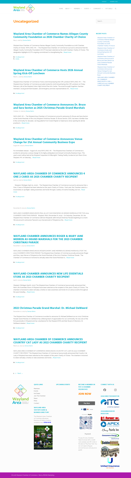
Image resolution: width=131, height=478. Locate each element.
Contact (104, 1)
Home (61, 8)
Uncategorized (19, 57)
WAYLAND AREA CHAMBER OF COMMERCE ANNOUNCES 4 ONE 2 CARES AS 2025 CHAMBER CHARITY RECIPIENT (49, 175)
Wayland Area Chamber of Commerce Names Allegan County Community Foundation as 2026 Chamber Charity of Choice (50, 35)
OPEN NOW (47, 422)
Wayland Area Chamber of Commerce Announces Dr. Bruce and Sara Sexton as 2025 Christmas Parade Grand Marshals (49, 106)
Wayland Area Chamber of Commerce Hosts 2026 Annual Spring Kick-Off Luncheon (48, 72)
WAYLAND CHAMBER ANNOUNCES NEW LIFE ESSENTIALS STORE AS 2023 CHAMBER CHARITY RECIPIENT (48, 275)
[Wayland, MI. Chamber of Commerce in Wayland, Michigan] (24, 8)
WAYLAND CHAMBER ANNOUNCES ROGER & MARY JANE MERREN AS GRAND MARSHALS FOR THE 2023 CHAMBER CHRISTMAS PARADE (48, 239)
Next (20, 373)
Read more (67, 52)
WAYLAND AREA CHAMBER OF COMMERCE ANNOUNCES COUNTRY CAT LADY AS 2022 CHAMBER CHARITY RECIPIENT (50, 341)
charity (17, 59)
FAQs (35, 401)
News (35, 398)
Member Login (114, 1)
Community (97, 8)
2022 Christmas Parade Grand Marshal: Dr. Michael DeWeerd (50, 308)
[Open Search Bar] (116, 9)
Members (77, 8)
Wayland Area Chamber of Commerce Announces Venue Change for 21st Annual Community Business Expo (47, 141)
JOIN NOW (84, 394)
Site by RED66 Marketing (46, 475)
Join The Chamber (39, 396)
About (67, 8)
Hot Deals (108, 8)
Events (86, 8)
